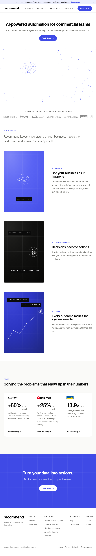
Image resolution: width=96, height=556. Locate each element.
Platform (31, 520)
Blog (71, 520)
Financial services (51, 524)
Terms (67, 547)
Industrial (47, 535)
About (89, 520)
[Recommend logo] (14, 517)
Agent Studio (33, 524)
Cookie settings (86, 547)
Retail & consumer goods (53, 520)
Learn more (75, 2)
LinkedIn (75, 547)
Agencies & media (51, 532)
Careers (89, 524)
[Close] (94, 2)
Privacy (60, 547)
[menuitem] (29, 8)
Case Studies (74, 524)
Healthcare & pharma (52, 528)
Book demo (46, 38)
